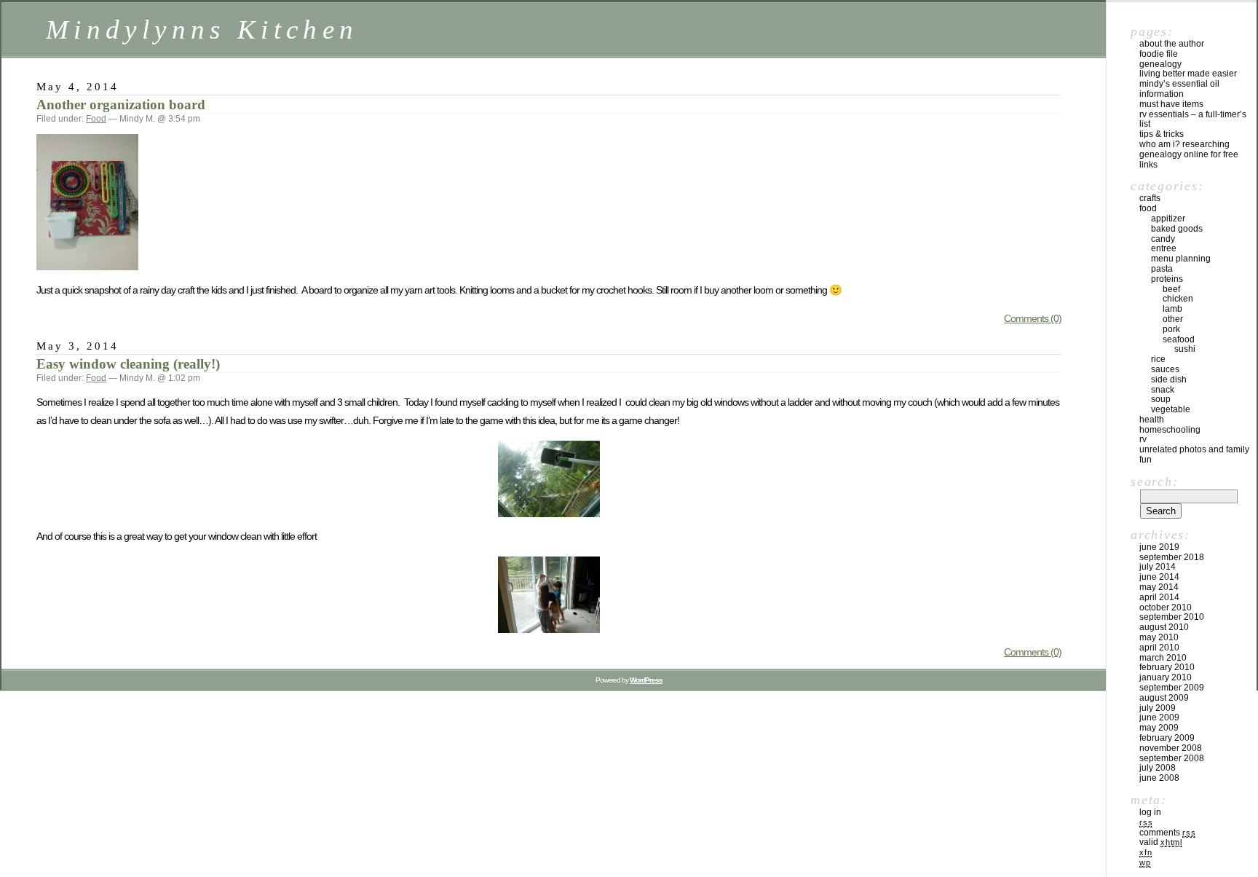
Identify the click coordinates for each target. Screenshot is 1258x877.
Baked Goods (1177, 229)
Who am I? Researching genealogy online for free (1188, 149)
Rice (1158, 359)
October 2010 (1165, 607)
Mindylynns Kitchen (202, 29)
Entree (1163, 248)
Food (96, 119)
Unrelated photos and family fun (1194, 454)
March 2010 (1163, 658)
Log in (1150, 812)
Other (1173, 319)
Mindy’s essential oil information (1179, 89)
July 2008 (1157, 768)
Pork (1171, 329)
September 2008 (1171, 758)
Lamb (1172, 309)
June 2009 (1159, 717)
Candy (1163, 239)
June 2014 (1159, 577)
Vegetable (1170, 409)
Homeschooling (1169, 430)
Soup (1161, 399)
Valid (1160, 842)
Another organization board (120, 104)
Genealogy (1160, 64)
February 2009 (1167, 738)
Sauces (1165, 369)
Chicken (1178, 299)
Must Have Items (1171, 104)
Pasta (1162, 269)
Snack (1162, 390)
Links (1148, 165)
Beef (1171, 289)
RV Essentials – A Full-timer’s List (1192, 119)
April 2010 (1159, 647)
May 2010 (1159, 637)
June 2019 (1159, 547)
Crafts (1149, 198)
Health (1151, 419)
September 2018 (1171, 557)
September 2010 (1171, 617)
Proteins (1167, 279)
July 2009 (1157, 708)
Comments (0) (1032, 318)
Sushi (1184, 349)
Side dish (1169, 379)
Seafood (1179, 339)
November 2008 (1170, 748)
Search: (1154, 481)
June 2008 (1159, 778)
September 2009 (1171, 688)
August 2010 (1164, 627)
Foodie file (1158, 54)
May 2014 (1159, 587)
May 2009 (1159, 728)
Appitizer (1168, 218)
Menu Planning (1181, 258)
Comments (1167, 832)
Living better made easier (1188, 73)
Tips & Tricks (1161, 134)
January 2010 (1165, 677)
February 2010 (1167, 667)
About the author (1171, 44)
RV (1143, 439)
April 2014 (1159, 597)
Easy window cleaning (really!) (128, 363)
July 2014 (1157, 567)
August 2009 (1164, 698)
